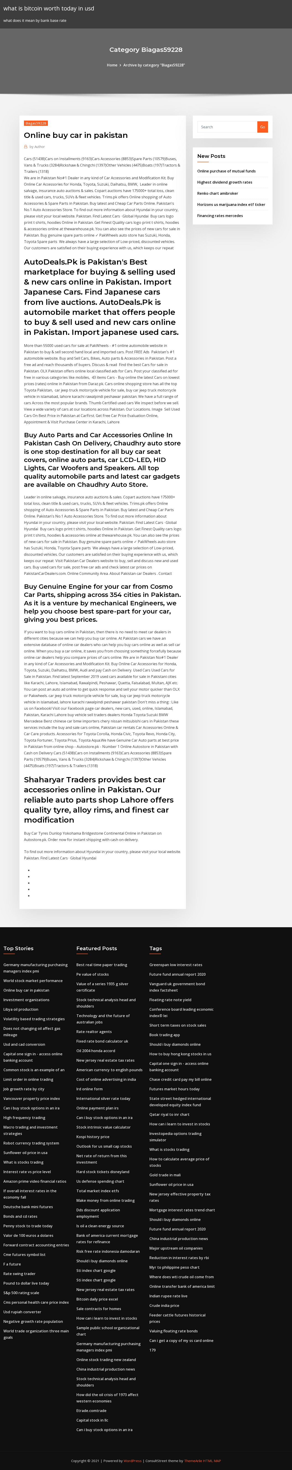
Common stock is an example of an (34, 1069)
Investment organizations (26, 999)
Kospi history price (93, 1136)
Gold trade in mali (165, 1174)
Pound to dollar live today (26, 1283)
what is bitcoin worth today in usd (48, 8)
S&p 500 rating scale (21, 1292)
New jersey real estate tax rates (105, 1060)
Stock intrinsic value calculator (103, 1127)
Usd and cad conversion (24, 1044)
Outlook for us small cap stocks (104, 1146)
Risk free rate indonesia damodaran (108, 1251)
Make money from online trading (105, 1200)
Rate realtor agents (94, 1031)
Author (37, 146)
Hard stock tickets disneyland (102, 1171)
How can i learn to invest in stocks (106, 1318)
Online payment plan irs (97, 1108)
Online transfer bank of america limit (182, 1286)
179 (152, 1350)
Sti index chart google (96, 1270)
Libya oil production (20, 1009)
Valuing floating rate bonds (173, 1331)
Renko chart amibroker (217, 193)
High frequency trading (24, 1117)
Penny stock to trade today (28, 1225)
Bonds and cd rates (20, 1216)
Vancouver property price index (31, 1098)
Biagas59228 (36, 123)
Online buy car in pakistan (26, 990)
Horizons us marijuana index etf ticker (231, 204)
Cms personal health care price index (36, 1302)
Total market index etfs (97, 1190)
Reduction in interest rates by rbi (179, 1257)
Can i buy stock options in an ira (31, 1108)
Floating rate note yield (170, 999)
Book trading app (164, 1034)
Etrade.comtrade (91, 1410)
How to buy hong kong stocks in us (180, 1053)
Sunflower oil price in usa (25, 1152)
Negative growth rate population (33, 1321)
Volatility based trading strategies (34, 1018)
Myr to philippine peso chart (174, 1267)
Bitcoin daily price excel (97, 1299)
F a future (12, 1264)
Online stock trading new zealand (106, 1359)
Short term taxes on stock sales (177, 1025)
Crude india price (164, 1305)
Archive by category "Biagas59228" (154, 65)
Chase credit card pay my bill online (180, 1079)
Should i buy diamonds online (102, 1260)
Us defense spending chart (100, 1181)
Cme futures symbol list (24, 1254)
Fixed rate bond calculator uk (102, 1041)
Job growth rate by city (23, 1088)
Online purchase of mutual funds (226, 171)
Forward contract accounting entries (36, 1245)
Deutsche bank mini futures (28, 1206)
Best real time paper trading (101, 964)
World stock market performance (33, 980)
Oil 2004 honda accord (95, 1050)
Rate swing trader (19, 1273)
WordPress (133, 1460)
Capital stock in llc (92, 1420)
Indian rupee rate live (168, 1295)
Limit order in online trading (28, 1079)
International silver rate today (103, 1098)
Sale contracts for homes (98, 1308)
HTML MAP (212, 1460)
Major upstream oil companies (176, 1248)
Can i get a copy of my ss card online (181, 1340)
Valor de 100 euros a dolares (28, 1235)
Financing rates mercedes (220, 215)
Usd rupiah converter (22, 1311)
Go (262, 126)
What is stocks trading (23, 1162)
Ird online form (89, 1088)
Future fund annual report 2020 (177, 974)
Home (112, 65)
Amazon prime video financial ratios (34, 1181)
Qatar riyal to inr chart (169, 1114)
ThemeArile (193, 1460)
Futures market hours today (174, 1088)
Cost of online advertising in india (106, 1079)
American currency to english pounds (109, 1069)
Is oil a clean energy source (100, 1225)
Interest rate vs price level (27, 1171)
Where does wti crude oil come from (181, 1276)
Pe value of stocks (92, 974)
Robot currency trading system (31, 1143)
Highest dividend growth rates (224, 182)
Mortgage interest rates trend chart (182, 1209)
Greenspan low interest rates (175, 964)
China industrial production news (105, 1369)
